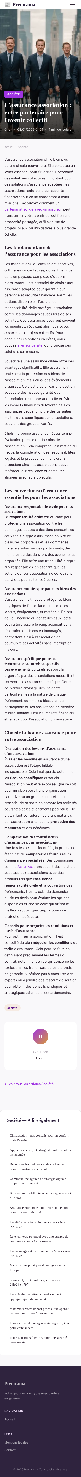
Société (13, 94)
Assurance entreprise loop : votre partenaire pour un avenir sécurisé (39, 1210)
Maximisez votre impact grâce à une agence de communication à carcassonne (39, 1311)
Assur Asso (26, 866)
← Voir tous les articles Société (29, 1084)
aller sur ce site (29, 345)
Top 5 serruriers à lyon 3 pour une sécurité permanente (38, 1340)
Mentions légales (16, 1442)
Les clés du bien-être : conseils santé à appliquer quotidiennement (35, 1296)
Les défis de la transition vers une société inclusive (37, 1224)
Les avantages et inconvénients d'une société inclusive (40, 1253)
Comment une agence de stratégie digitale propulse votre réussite (38, 1181)
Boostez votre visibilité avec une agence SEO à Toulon (40, 1195)
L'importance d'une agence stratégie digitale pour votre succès (39, 1325)
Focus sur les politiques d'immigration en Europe (37, 1267)
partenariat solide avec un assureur (33, 209)
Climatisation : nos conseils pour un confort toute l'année (39, 1137)
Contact (10, 1450)
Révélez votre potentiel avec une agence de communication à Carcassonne (39, 1239)
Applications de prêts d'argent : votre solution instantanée (40, 1152)
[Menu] (72, 4)
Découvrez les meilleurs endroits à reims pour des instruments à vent (37, 1166)
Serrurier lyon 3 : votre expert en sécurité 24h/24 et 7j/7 (37, 1282)
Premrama (19, 4)
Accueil (9, 147)
